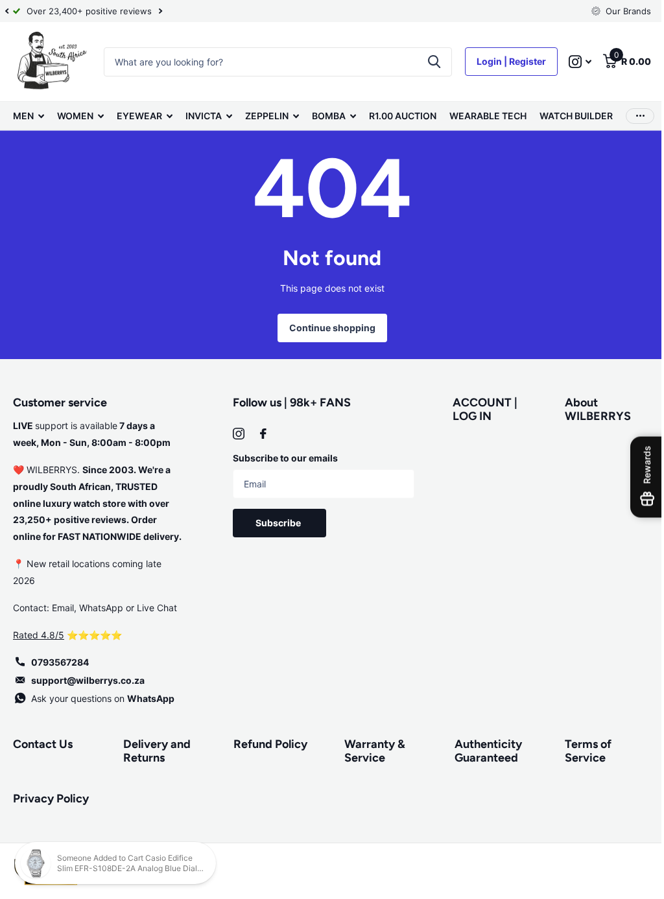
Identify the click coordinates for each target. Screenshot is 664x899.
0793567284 (60, 662)
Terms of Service (580, 751)
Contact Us (43, 744)
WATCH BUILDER (576, 115)
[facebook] (260, 433)
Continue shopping (327, 327)
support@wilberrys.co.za (88, 680)
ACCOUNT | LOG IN (479, 409)
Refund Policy (267, 744)
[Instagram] (236, 433)
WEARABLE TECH (488, 115)
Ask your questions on (102, 698)
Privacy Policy (51, 798)
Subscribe (277, 522)
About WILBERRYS (590, 409)
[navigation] (6, 11)
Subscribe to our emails (282, 457)
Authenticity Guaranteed (482, 751)
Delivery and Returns (155, 751)
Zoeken (424, 61)
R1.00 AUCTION (402, 115)
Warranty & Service (369, 751)
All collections (28, 115)
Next (160, 11)
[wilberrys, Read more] (570, 61)
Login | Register (501, 61)
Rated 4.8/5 (38, 634)
